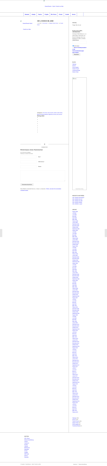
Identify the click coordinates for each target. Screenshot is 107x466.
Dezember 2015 (75, 396)
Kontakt (26, 444)
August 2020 (75, 315)
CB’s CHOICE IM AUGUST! (78, 197)
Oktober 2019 (75, 327)
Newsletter (26, 449)
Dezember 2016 (75, 377)
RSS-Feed (26, 454)
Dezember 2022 (75, 274)
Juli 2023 (74, 264)
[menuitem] (27, 14)
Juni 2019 (74, 332)
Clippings (50, 23)
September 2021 (75, 296)
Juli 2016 (74, 385)
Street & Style (75, 72)
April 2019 (74, 335)
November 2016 (75, 379)
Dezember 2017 (75, 360)
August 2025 (75, 230)
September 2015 (75, 401)
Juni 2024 (74, 249)
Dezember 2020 (75, 308)
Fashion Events (55, 23)
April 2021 (74, 304)
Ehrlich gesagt (75, 67)
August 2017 (75, 366)
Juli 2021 (74, 299)
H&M (58, 112)
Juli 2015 (74, 404)
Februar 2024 (75, 254)
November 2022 (75, 275)
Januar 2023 (75, 272)
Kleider (61, 112)
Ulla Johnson (59, 114)
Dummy (74, 65)
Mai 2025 (74, 235)
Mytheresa (51, 114)
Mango (38, 114)
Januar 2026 (75, 222)
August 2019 (75, 330)
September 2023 (75, 261)
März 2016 (74, 391)
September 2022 (75, 279)
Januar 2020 (75, 322)
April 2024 (74, 250)
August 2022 (75, 280)
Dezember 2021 (75, 291)
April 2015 (74, 409)
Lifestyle (26, 446)
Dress (46, 112)
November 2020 (75, 310)
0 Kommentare (44, 23)
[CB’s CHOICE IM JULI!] (106, 233)
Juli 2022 (74, 282)
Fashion (26, 441)
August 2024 (75, 246)
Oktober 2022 (75, 277)
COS (44, 112)
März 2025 (74, 236)
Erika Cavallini (50, 112)
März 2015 (74, 410)
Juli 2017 (74, 368)
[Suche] (80, 14)
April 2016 (74, 390)
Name (39, 156)
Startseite (26, 457)
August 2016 (75, 384)
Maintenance (27, 447)
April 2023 (74, 269)
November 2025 (75, 225)
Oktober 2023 (75, 260)
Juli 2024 (74, 247)
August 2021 (75, 297)
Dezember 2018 (75, 341)
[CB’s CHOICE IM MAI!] (1, 233)
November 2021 (75, 293)
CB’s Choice (27, 438)
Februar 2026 (75, 221)
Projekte (26, 452)
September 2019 (75, 329)
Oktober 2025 (75, 227)
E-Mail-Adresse (41, 161)
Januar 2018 (75, 358)
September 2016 (75, 382)
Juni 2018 (74, 351)
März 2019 (74, 337)
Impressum (26, 443)
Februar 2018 (75, 357)
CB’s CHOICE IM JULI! (77, 199)
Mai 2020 (74, 319)
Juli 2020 (74, 316)
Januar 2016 (75, 394)
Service (26, 455)
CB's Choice (76, 46)
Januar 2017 (75, 376)
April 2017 (74, 373)
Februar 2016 (75, 393)
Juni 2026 (74, 214)
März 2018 (74, 355)
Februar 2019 (75, 338)
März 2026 (74, 219)
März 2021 (74, 305)
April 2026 (74, 218)
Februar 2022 (75, 288)
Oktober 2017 (75, 363)
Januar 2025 (75, 239)
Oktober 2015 (75, 399)
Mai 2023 (74, 268)
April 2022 (74, 285)
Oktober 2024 (75, 244)
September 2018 (75, 346)
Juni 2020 (74, 318)
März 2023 (74, 271)
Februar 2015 (75, 412)
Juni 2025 (74, 233)
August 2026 (75, 211)
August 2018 (75, 347)
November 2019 (75, 326)
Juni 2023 (74, 266)
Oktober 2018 (75, 344)
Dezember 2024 (75, 241)
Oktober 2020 (75, 311)
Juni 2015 (74, 405)
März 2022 (74, 286)
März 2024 (74, 252)
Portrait (25, 450)
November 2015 (75, 398)
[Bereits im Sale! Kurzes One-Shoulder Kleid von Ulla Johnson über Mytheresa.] (26, 27)
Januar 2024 (75, 255)
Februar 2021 (75, 307)
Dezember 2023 (75, 257)
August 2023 (75, 263)
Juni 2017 (74, 369)
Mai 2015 (74, 407)
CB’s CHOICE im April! (77, 204)
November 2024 (75, 243)
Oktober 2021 (75, 294)
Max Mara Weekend (44, 114)
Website (39, 166)
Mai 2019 (74, 333)
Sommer (55, 114)
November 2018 (75, 343)
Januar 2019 (75, 340)
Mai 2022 (74, 283)
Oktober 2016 (75, 380)
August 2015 (75, 402)
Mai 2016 (74, 388)
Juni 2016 (74, 387)
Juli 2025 (74, 232)
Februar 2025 (75, 238)
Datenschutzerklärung (29, 440)
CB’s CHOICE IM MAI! (77, 202)
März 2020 (74, 321)
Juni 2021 (74, 301)
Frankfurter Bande (76, 70)
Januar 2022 (75, 289)
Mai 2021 (74, 302)
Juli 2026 (74, 213)
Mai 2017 (74, 371)
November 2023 (75, 258)
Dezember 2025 (75, 224)
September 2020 (75, 313)
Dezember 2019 (75, 324)
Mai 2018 (74, 352)
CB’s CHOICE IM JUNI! (77, 200)
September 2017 (75, 365)
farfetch (55, 112)
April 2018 (74, 354)
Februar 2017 (75, 374)
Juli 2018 (74, 349)
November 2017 (75, 362)
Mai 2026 (74, 216)
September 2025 (75, 228)
